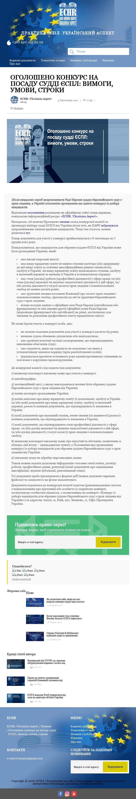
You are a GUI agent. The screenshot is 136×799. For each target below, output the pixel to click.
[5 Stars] (29, 574)
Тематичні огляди (53, 60)
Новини (18, 108)
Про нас (15, 63)
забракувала (109, 225)
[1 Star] (17, 570)
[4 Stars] (18, 574)
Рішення (108, 60)
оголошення (35, 212)
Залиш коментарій (21, 579)
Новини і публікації (83, 60)
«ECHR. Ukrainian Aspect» (79, 216)
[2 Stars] (28, 570)
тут (28, 233)
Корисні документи (23, 60)
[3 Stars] (40, 570)
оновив (64, 221)
